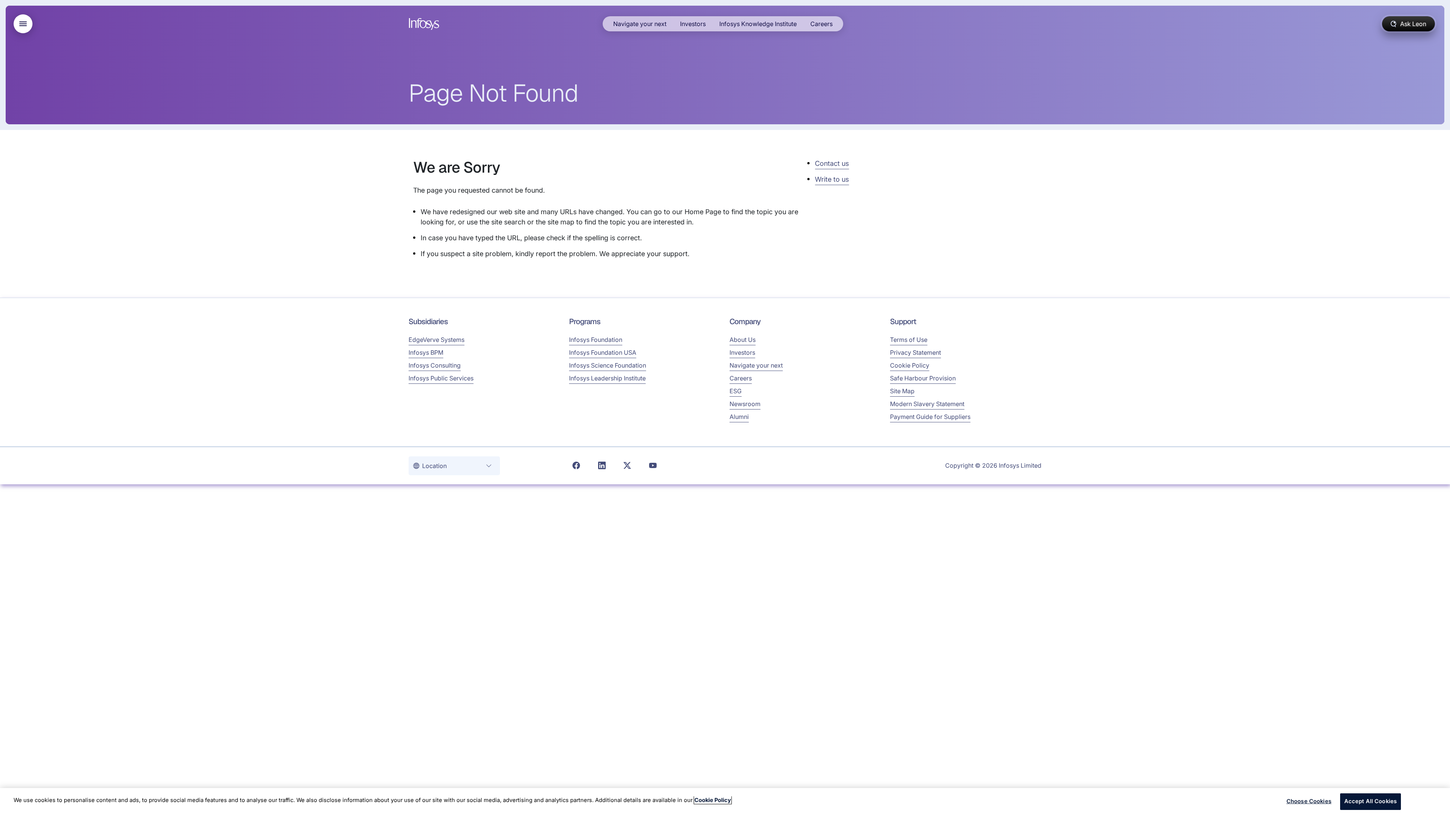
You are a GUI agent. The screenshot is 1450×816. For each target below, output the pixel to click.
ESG (736, 391)
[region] (725, 802)
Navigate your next (639, 24)
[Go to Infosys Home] (425, 24)
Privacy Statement (915, 352)
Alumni (739, 416)
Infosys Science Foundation (607, 365)
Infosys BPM (426, 352)
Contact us (832, 163)
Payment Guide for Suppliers (930, 416)
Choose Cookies (1308, 801)
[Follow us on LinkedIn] (602, 465)
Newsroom (745, 404)
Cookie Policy (909, 365)
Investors (693, 24)
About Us (743, 339)
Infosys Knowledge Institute (758, 24)
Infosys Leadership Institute (607, 378)
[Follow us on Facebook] (576, 465)
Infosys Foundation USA (602, 352)
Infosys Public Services (441, 378)
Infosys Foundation (595, 339)
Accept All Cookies (1370, 801)
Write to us (832, 179)
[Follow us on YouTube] (653, 465)
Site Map (902, 391)
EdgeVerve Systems (436, 339)
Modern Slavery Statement (927, 404)
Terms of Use (908, 339)
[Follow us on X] (627, 465)
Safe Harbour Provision (923, 378)
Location (435, 466)
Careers (821, 24)
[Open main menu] (23, 23)
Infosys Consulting (435, 365)
